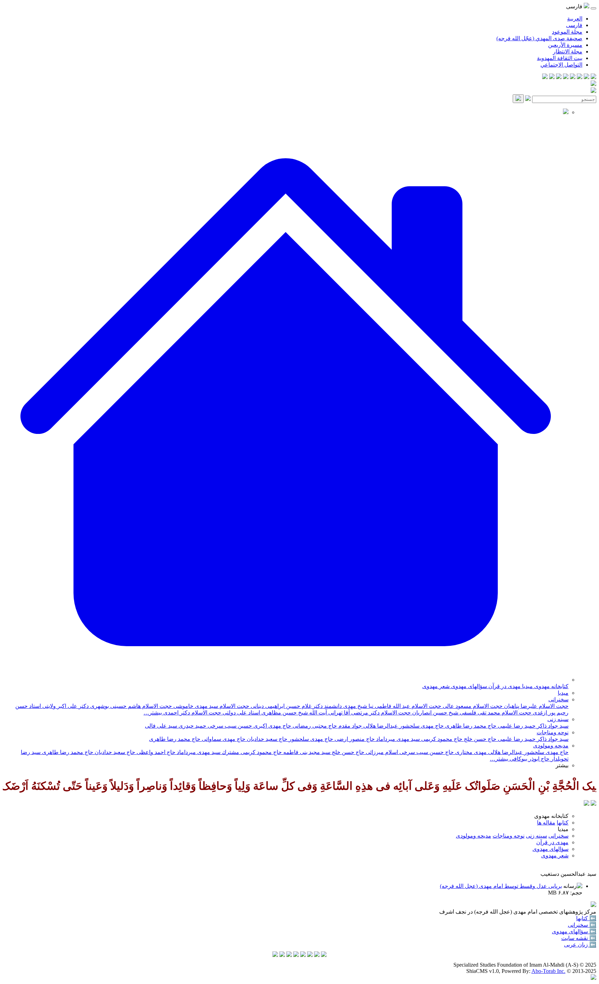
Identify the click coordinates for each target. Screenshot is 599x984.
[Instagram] (572, 77)
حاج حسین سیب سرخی (426, 752)
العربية (574, 19)
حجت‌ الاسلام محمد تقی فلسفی (494, 713)
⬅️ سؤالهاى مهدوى (574, 931)
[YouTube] (565, 77)
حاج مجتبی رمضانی (314, 726)
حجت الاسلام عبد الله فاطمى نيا (404, 706)
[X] (579, 77)
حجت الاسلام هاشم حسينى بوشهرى (130, 706)
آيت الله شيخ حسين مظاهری (293, 713)
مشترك (229, 752)
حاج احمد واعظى (155, 752)
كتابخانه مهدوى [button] (551, 816)
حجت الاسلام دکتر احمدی (191, 713)
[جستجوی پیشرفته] (528, 99)
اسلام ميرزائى (381, 752)
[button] (285, 680)
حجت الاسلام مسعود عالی (472, 706)
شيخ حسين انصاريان (434, 713)
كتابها (562, 822)
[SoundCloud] (559, 77)
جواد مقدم (349, 726)
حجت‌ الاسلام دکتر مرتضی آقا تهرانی (369, 713)
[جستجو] (518, 98)
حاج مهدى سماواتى (222, 739)
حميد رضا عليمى (516, 726)
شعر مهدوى (436, 686)
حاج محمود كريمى (441, 739)
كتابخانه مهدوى (550, 686)
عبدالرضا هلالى (505, 752)
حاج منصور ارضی (354, 739)
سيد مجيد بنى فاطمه (306, 752)
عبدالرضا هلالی (380, 726)
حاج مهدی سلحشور (421, 726)
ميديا (527, 686)
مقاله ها (546, 822)
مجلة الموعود (567, 32)
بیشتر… (153, 713)
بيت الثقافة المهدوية (559, 58)
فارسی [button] (575, 6)
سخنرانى (558, 699)
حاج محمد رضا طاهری (470, 726)
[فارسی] (586, 804)
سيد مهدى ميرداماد (397, 739)
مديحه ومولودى (550, 745)
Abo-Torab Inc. (548, 971)
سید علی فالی (161, 726)
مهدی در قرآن (504, 686)
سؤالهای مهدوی (468, 686)
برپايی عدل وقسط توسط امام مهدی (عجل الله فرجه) (501, 886)
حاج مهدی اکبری (271, 726)
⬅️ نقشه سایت (578, 938)
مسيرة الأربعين (565, 45)
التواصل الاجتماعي (561, 65)
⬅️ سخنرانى (582, 925)
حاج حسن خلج (479, 739)
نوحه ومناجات (552, 732)
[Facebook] (593, 77)
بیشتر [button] (562, 765)
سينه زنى (557, 719)
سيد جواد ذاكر (552, 726)
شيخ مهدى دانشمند (345, 706)
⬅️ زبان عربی (580, 945)
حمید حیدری (191, 726)
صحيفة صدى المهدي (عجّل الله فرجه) (539, 38)
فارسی (574, 25)
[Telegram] (586, 77)
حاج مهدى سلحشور (545, 752)
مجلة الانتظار (567, 51)
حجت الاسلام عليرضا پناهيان (535, 706)
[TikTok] (552, 77)
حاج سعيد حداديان (266, 739)
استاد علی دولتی (240, 713)
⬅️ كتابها (586, 918)
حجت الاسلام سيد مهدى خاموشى (210, 706)
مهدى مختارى (470, 752)
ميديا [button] (563, 829)
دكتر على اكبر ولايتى (65, 706)
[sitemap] (545, 77)
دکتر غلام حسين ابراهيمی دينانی (286, 706)
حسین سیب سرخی (229, 726)
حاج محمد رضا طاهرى (174, 739)
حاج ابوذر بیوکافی (528, 759)
